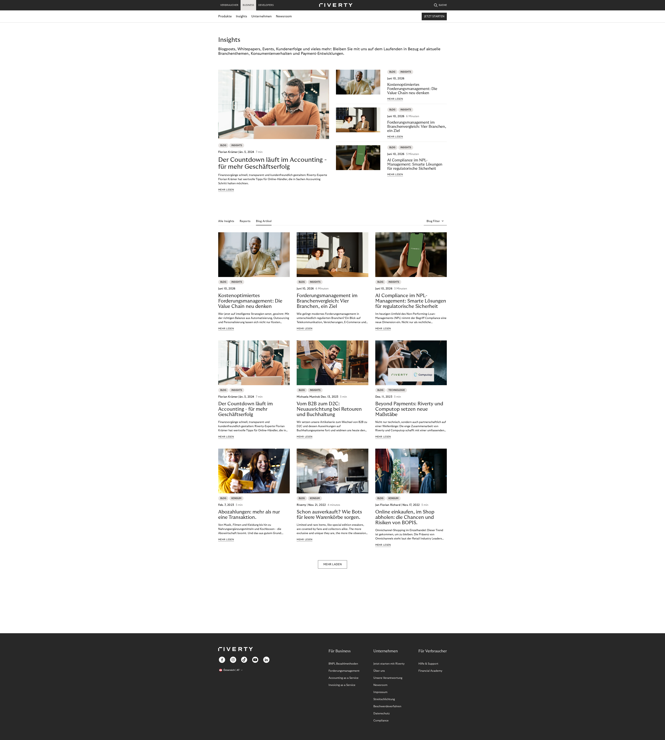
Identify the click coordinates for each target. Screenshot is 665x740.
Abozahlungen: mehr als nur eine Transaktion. (249, 514)
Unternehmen (261, 16)
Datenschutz (381, 713)
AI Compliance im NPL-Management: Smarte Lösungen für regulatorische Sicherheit (414, 164)
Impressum (380, 692)
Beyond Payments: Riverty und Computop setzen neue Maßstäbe (409, 409)
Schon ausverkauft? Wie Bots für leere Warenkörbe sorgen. (329, 514)
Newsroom (284, 16)
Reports (245, 221)
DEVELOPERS (266, 5)
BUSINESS (248, 5)
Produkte (225, 16)
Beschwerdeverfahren (387, 706)
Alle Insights (226, 221)
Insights (241, 16)
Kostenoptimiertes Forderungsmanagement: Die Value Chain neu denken (412, 89)
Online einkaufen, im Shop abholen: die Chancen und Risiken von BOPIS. (404, 517)
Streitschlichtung (384, 699)
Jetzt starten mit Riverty (389, 663)
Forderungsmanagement (344, 670)
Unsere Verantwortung (387, 678)
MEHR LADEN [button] (332, 564)
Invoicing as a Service (342, 685)
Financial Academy (430, 670)
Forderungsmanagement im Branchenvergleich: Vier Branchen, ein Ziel (416, 126)
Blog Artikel (264, 221)
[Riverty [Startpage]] (334, 5)
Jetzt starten (434, 16)
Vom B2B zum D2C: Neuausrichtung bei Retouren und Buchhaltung (329, 409)
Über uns (379, 670)
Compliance (381, 720)
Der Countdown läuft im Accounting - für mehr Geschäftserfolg (272, 163)
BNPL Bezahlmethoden (343, 663)
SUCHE (443, 5)
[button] (435, 221)
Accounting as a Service (343, 678)
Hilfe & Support (428, 663)
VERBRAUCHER (229, 5)
